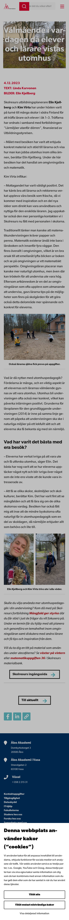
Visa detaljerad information (34, 913)
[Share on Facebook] (8, 716)
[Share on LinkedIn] (17, 716)
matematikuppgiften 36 (27, 658)
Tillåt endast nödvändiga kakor (34, 905)
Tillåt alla (34, 894)
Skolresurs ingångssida (30, 674)
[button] (26, 716)
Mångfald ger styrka (44, 613)
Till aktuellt (30, 700)
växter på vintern (52, 653)
